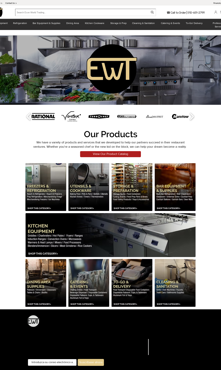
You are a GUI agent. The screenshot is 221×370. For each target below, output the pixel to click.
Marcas (141, 345)
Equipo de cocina (88, 322)
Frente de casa (110, 332)
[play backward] (28, 116)
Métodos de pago (163, 357)
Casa (143, 340)
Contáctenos (137, 357)
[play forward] (192, 116)
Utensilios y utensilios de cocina (157, 322)
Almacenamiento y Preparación (118, 322)
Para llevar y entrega (131, 332)
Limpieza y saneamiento (158, 332)
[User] (215, 12)
